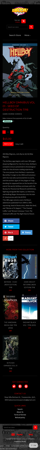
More (27, 35)
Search (20, 409)
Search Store (15, 35)
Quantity (6, 127)
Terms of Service (20, 415)
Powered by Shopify (20, 441)
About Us (20, 412)
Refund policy (20, 417)
